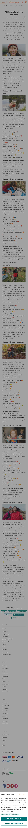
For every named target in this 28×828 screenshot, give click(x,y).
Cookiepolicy (5, 814)
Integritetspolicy (14, 814)
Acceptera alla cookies (14, 818)
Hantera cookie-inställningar (14, 823)
